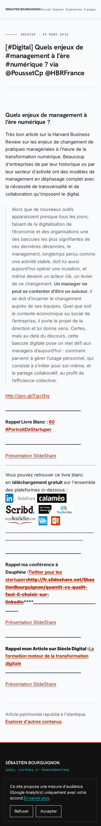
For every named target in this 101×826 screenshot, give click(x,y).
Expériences (74, 9)
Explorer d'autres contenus (33, 721)
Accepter (48, 811)
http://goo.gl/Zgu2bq (27, 395)
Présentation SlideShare (30, 455)
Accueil (46, 9)
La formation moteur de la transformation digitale (49, 656)
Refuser (22, 811)
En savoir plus (36, 798)
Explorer (58, 9)
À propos (90, 9)
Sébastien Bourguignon (23, 9)
